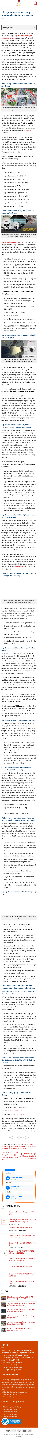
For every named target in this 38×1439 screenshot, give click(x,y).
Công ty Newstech (16, 1370)
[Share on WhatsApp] (10, 1137)
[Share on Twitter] (17, 1137)
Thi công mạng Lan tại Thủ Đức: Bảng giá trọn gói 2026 (21, 1317)
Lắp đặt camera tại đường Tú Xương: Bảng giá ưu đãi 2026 (20, 1329)
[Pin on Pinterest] (24, 1137)
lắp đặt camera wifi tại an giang (17, 1148)
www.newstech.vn (16, 1111)
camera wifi (4, 1146)
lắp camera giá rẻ (13, 1146)
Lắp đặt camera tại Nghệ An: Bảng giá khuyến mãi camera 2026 (28, 1156)
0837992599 (28, 130)
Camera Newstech (17, 1114)
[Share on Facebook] (13, 1137)
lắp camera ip (23, 1146)
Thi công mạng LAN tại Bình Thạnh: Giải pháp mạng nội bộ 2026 (21, 1304)
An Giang (4, 10)
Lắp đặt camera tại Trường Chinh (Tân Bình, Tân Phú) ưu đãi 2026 (20, 1298)
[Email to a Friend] (20, 1137)
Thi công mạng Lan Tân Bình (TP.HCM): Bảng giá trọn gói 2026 (21, 1323)
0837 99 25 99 (17, 1362)
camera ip (30, 1144)
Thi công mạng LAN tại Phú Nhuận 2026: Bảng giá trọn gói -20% (21, 1310)
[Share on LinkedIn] (27, 1137)
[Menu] (2, 3)
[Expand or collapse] (34, 27)
